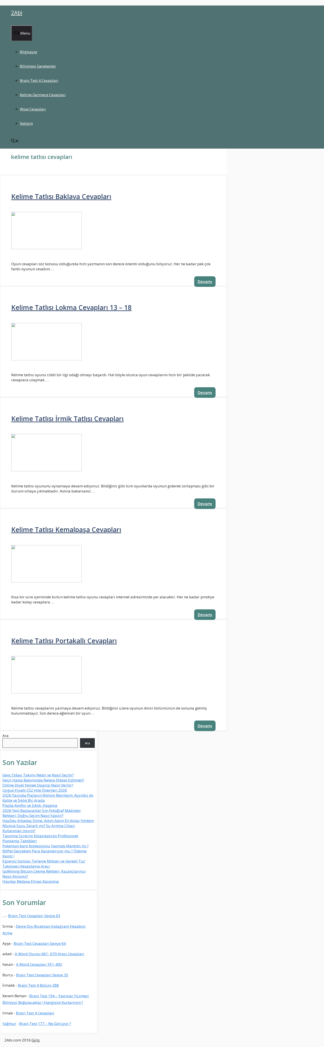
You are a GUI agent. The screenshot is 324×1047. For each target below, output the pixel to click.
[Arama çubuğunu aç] (15, 141)
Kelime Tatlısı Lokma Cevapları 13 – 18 (71, 307)
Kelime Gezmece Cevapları (43, 94)
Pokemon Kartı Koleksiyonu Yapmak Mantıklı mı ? (45, 845)
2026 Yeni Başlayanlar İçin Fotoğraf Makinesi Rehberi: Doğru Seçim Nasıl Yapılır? (41, 813)
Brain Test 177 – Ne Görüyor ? (45, 1023)
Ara (5, 735)
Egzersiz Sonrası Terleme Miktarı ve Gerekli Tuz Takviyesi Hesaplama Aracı (43, 864)
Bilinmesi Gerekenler (38, 66)
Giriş (36, 1040)
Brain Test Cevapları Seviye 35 (42, 974)
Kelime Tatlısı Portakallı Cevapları (64, 640)
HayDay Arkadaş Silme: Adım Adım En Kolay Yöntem (48, 820)
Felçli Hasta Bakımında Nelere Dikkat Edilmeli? (43, 780)
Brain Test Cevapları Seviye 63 (34, 915)
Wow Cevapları (33, 109)
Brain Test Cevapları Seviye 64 (40, 943)
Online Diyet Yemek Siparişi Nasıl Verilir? (37, 785)
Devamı (204, 281)
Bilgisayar (28, 51)
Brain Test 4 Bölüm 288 (38, 985)
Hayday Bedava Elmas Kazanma (30, 881)
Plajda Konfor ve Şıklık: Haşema (29, 805)
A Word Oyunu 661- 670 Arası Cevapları (49, 953)
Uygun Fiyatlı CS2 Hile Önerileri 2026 (34, 790)
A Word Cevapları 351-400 (39, 964)
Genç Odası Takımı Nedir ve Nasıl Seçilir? (38, 775)
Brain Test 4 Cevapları (39, 80)
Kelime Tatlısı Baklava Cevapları (61, 196)
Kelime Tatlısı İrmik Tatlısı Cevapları (67, 418)
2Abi (16, 12)
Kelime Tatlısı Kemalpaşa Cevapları (66, 529)
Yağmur (9, 1023)
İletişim (26, 123)
